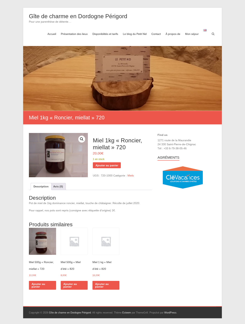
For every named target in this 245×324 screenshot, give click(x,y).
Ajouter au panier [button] (38, 285)
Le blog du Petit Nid (135, 33)
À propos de (173, 33)
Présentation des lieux (74, 33)
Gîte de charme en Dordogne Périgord (78, 16)
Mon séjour (192, 33)
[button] (81, 139)
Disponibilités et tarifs (105, 33)
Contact (156, 33)
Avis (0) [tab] (58, 186)
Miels (130, 175)
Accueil (51, 33)
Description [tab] (41, 186)
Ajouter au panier (107, 165)
